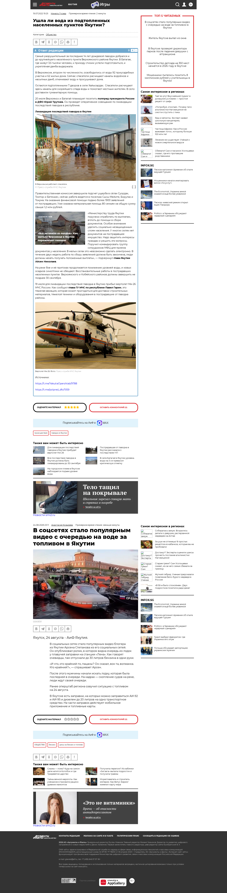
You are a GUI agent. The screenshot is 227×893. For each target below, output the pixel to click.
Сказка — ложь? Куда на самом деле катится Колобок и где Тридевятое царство (63, 771)
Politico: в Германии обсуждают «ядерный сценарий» (170, 214)
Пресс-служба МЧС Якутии (51, 187)
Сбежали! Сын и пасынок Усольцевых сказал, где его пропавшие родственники (174, 153)
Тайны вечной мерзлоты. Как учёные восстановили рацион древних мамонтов (62, 782)
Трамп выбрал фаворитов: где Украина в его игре (169, 638)
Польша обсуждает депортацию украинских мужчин (171, 649)
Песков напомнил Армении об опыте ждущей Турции (173, 171)
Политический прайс (128, 836)
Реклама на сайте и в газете (98, 836)
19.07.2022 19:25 (40, 13)
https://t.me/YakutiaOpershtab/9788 (56, 383)
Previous (42, 143)
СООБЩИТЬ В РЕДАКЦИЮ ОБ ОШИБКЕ (161, 836)
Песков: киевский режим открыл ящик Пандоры (171, 203)
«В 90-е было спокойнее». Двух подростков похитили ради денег (172, 586)
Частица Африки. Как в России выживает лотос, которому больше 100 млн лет (173, 131)
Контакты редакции (69, 836)
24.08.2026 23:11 (41, 525)
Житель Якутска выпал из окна (167, 38)
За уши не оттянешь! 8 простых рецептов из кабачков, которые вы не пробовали (174, 544)
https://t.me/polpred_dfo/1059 (52, 389)
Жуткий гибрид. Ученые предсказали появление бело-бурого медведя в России (174, 577)
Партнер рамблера (87, 881)
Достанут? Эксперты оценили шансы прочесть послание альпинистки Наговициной (174, 555)
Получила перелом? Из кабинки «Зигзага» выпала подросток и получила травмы (117, 771)
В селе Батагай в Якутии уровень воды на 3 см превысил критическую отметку (117, 461)
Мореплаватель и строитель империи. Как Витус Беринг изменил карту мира (115, 782)
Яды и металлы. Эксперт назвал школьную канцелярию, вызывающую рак (171, 120)
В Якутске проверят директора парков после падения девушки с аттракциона (167, 51)
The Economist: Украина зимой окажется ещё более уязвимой (170, 192)
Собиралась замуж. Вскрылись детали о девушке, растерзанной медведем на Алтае (172, 533)
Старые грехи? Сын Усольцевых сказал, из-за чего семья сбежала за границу (173, 566)
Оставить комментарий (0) (113, 407)
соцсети (37, 621)
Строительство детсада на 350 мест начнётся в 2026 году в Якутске (167, 64)
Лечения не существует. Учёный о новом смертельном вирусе (172, 141)
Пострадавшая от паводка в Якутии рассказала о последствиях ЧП (114, 450)
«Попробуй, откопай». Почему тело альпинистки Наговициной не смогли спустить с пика (173, 110)
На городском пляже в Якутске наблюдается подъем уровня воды (63, 471)
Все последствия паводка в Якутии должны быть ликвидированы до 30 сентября (63, 461)
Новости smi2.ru (44, 515)
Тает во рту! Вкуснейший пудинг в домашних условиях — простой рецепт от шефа (172, 99)
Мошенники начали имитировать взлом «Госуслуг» (171, 181)
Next (129, 143)
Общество (51, 34)
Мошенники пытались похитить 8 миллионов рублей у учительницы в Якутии (167, 78)
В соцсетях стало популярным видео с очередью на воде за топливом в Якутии (167, 25)
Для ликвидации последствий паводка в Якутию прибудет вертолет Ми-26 (63, 450)
